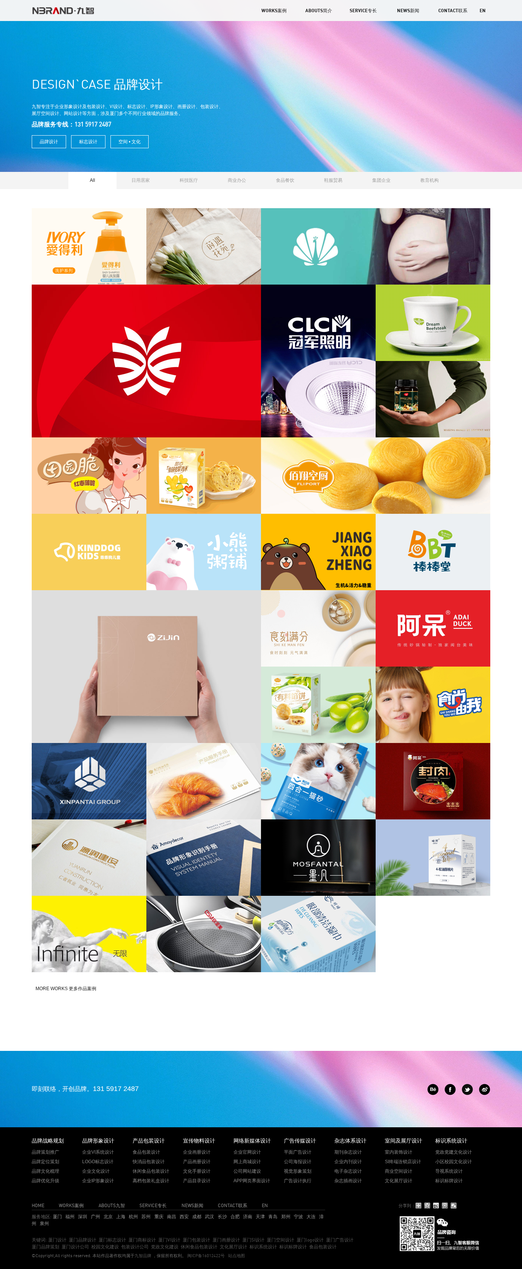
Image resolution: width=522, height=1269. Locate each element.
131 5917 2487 (116, 1089)
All (92, 180)
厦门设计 (57, 1240)
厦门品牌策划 (45, 1247)
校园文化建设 (105, 1247)
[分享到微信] (454, 1206)
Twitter (467, 1089)
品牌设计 (49, 141)
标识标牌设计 (293, 1247)
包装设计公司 (135, 1247)
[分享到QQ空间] (427, 1206)
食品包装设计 (323, 1247)
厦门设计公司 (75, 1247)
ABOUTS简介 (318, 10)
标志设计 (88, 141)
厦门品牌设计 (82, 1240)
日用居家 (140, 180)
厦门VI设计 (169, 1240)
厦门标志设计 (112, 1240)
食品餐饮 (285, 180)
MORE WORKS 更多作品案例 (66, 988)
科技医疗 (189, 180)
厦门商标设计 (142, 1240)
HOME (38, 1205)
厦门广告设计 (339, 1240)
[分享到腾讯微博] (445, 1206)
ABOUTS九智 (112, 1205)
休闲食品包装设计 (199, 1247)
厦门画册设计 (226, 1240)
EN (483, 10)
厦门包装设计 (196, 1240)
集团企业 (381, 180)
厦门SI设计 (253, 1240)
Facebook (450, 1089)
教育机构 (429, 180)
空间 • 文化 (129, 141)
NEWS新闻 (408, 10)
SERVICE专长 (363, 10)
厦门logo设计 (310, 1240)
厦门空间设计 (280, 1240)
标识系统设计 (263, 1247)
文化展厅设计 (233, 1247)
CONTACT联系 (452, 10)
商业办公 (237, 180)
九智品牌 (143, 1255)
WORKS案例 (274, 10)
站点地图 (236, 1255)
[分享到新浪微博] (436, 1206)
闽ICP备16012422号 (205, 1255)
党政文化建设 (164, 1247)
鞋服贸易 (333, 180)
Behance (433, 1089)
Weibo (484, 1089)
